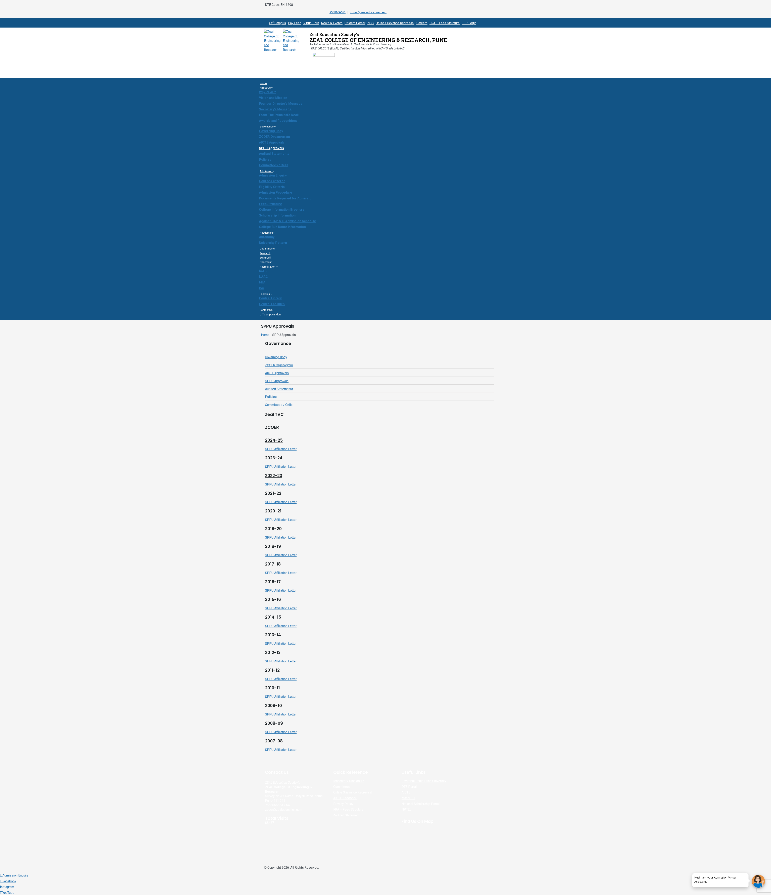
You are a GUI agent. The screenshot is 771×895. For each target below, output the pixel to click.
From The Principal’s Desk (279, 115)
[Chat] (758, 881)
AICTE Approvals (272, 142)
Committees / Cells (273, 165)
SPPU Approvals (271, 148)
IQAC (263, 271)
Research (265, 253)
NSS (370, 23)
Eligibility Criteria (272, 187)
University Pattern (273, 243)
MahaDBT (408, 798)
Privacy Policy (343, 804)
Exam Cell (265, 257)
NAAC (263, 277)
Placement (266, 262)
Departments (267, 248)
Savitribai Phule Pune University (424, 781)
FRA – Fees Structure (444, 23)
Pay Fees (294, 23)
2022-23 (273, 475)
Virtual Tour (311, 23)
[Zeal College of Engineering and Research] (282, 50)
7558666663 (337, 12)
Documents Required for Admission (286, 198)
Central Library (270, 298)
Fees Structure (270, 204)
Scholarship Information (277, 215)
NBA (262, 282)
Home (263, 83)
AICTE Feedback (345, 798)
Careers (421, 23)
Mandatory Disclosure (348, 781)
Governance (267, 126)
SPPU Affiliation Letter (281, 449)
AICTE (406, 792)
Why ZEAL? (267, 92)
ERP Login (469, 23)
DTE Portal (409, 787)
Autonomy (266, 237)
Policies (265, 159)
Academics (266, 232)
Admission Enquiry (273, 175)
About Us (265, 87)
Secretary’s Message (275, 109)
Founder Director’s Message (281, 104)
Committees (342, 787)
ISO (261, 288)
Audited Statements (274, 154)
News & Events (332, 23)
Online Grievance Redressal (395, 23)
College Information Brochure (282, 209)
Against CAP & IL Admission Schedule (287, 221)
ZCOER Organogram (274, 137)
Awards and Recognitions (278, 121)
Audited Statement (346, 815)
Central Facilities (272, 304)
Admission (266, 171)
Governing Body (271, 131)
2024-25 (274, 440)
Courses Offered (272, 181)
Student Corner (355, 23)
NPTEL (406, 809)
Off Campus (277, 23)
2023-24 (273, 458)
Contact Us (266, 309)
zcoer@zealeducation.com (368, 12)
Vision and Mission (273, 98)
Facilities (265, 294)
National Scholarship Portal (421, 804)
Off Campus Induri (270, 314)
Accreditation (268, 266)
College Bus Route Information (282, 227)
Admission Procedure (275, 192)
